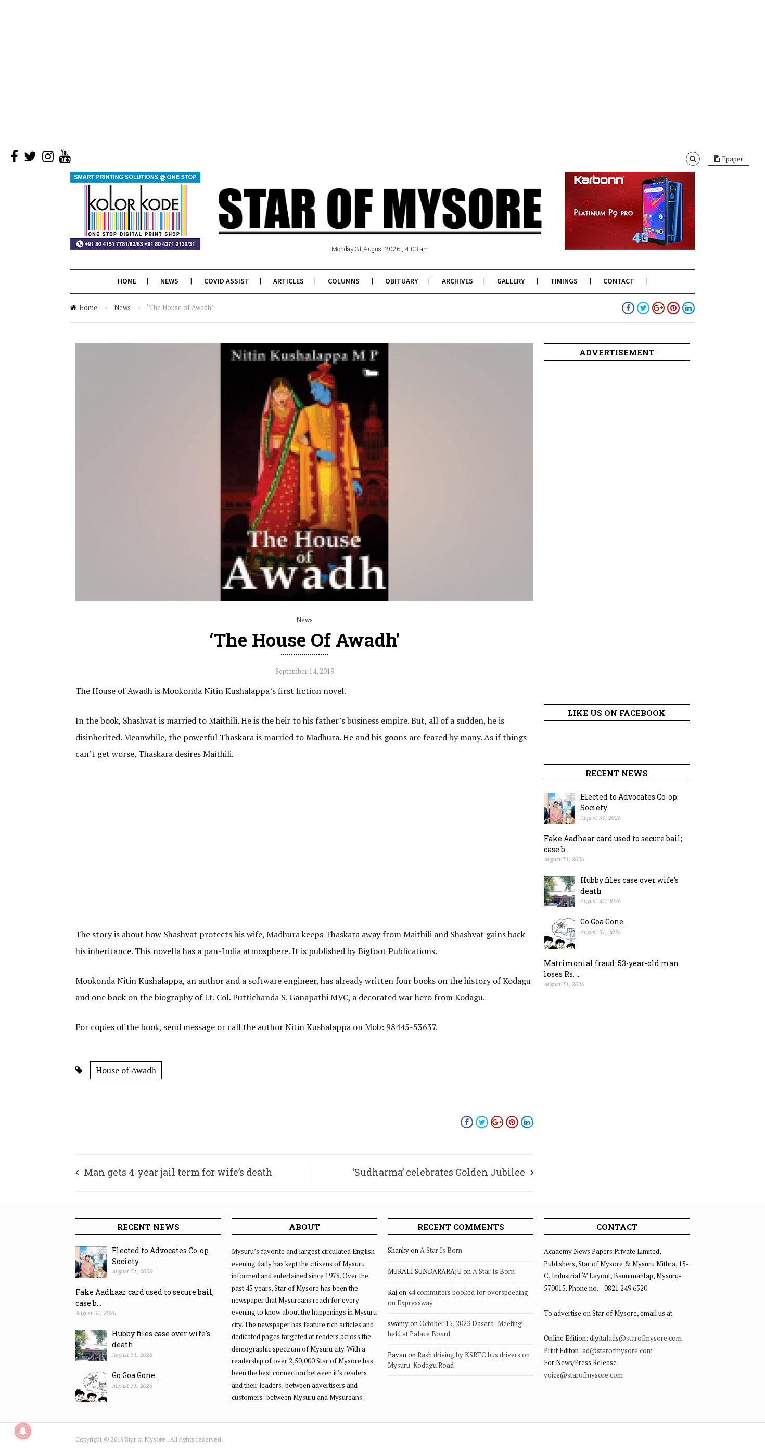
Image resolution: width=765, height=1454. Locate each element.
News (169, 281)
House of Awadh (126, 1070)
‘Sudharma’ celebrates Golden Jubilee (438, 1172)
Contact (618, 281)
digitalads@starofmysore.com (636, 1338)
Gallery (511, 281)
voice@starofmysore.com (583, 1375)
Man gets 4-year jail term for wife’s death (178, 1172)
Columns (344, 281)
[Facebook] (14, 158)
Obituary (401, 281)
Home (127, 281)
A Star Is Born (441, 1250)
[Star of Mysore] (356, 223)
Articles (288, 281)
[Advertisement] (312, 73)
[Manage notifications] (23, 1431)
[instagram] (48, 158)
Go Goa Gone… (604, 922)
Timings (564, 281)
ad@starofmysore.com (617, 1350)
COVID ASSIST (226, 281)
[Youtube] (65, 158)
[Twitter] (30, 158)
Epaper (731, 158)
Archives (457, 281)
